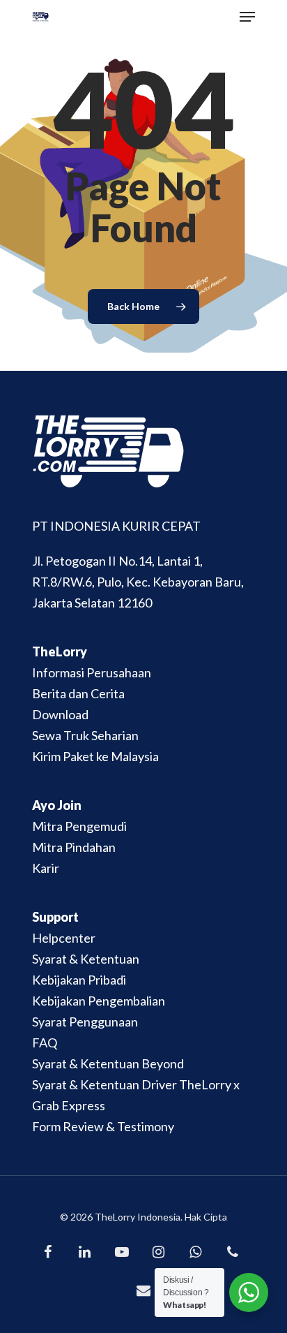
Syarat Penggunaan (85, 1021)
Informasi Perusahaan (91, 672)
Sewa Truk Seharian (85, 735)
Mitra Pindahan (74, 847)
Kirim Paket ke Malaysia (95, 756)
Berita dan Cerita (78, 693)
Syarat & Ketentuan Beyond (108, 1063)
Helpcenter (63, 937)
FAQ (44, 1042)
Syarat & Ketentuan (85, 958)
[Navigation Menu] (247, 17)
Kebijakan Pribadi (79, 979)
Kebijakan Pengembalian (98, 1000)
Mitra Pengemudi (79, 826)
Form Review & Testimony (103, 1126)
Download (60, 714)
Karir (45, 868)
